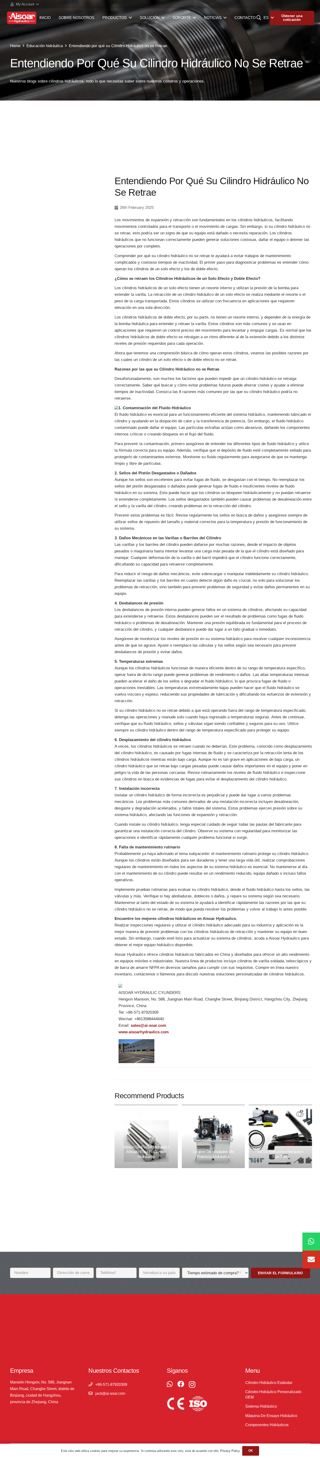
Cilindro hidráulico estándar (268, 1383)
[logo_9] (21, 18)
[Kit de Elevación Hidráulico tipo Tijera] (280, 1136)
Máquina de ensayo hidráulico (271, 1416)
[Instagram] (192, 1384)
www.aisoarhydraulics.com (144, 1032)
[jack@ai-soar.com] (91, 1393)
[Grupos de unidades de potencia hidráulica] (213, 1136)
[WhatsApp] (170, 1384)
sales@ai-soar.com (148, 1025)
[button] (24, 4)
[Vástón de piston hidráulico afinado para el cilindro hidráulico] (146, 1136)
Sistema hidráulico (261, 1406)
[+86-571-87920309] (91, 1384)
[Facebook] (180, 1384)
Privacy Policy (230, 1451)
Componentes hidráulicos (267, 1425)
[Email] (311, 1260)
